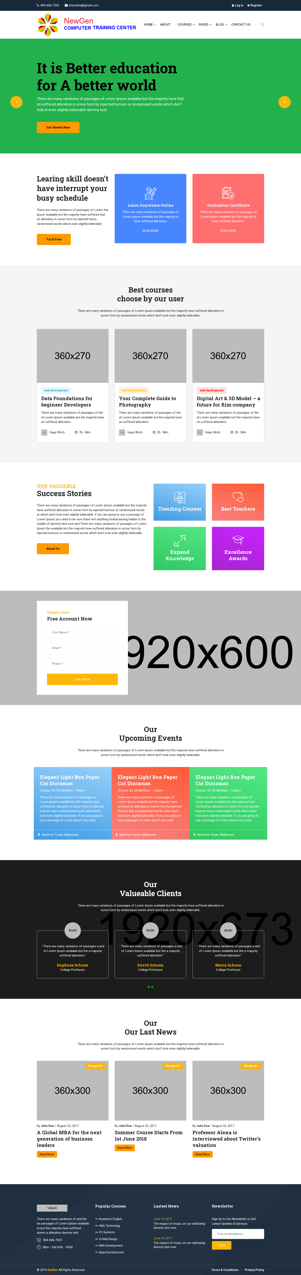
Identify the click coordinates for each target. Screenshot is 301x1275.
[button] (149, 987)
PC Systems (107, 1232)
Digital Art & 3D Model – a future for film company (228, 401)
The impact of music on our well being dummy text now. (179, 1226)
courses (184, 24)
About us (53, 549)
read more (150, 230)
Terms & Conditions (225, 1270)
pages (203, 24)
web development (56, 390)
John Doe (47, 1125)
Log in (239, 5)
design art (95, 1066)
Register (256, 5)
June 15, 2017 (163, 1219)
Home (148, 24)
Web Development (111, 1245)
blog (220, 24)
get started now (58, 127)
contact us (240, 24)
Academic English (110, 1219)
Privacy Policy (254, 1270)
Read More (47, 1154)
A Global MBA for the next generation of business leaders (69, 1138)
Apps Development (111, 1252)
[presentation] (16, 102)
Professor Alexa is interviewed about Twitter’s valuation (226, 1138)
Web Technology (109, 1225)
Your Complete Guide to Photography (147, 401)
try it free (53, 239)
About (165, 24)
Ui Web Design (108, 1239)
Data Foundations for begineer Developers (67, 401)
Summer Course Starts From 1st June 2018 (149, 1135)
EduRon (53, 1270)
